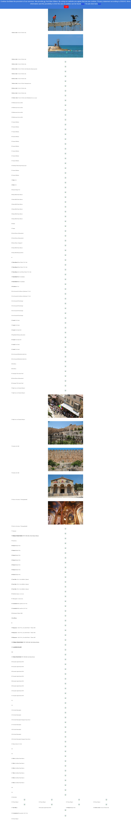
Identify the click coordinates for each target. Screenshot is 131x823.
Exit (99, 4)
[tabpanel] (65, 32)
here (83, 4)
